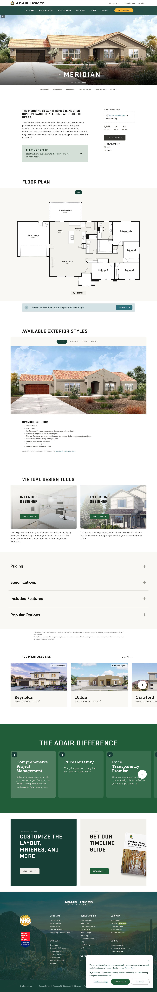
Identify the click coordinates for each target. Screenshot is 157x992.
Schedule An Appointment (121, 948)
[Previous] (14, 685)
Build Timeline (86, 920)
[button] (80, 153)
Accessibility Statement (62, 986)
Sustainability (55, 957)
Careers (114, 923)
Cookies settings (101, 982)
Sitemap (77, 986)
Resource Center (87, 939)
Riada (85, 342)
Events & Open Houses (89, 945)
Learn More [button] (28, 871)
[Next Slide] (151, 45)
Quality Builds (55, 951)
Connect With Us (117, 945)
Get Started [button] (123, 10)
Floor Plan (57, 89)
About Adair (115, 920)
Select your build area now (65, 451)
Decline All (140, 982)
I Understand (120, 982)
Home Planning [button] (64, 10)
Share (109, 150)
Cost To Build (113, 138)
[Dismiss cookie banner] (149, 960)
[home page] (27, 3)
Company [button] (113, 3)
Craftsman (73, 342)
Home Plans (55, 920)
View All (125, 657)
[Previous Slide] (5, 45)
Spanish (62, 342)
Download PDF (113, 144)
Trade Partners (116, 929)
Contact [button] (105, 10)
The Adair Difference (58, 948)
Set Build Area (129, 3)
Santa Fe (94, 342)
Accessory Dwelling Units (60, 932)
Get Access (28, 516)
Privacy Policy (44, 986)
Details (113, 89)
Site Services (85, 929)
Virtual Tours (85, 89)
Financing (84, 936)
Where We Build (45, 10)
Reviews (53, 963)
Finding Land (85, 923)
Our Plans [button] (29, 10)
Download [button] (98, 871)
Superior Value (56, 954)
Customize (122, 307)
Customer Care (117, 951)
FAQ (82, 948)
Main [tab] (78, 192)
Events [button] (93, 10)
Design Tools (100, 89)
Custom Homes (56, 929)
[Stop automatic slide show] (3, 16)
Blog (82, 942)
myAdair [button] (141, 3)
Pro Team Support (57, 960)
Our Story (54, 945)
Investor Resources (88, 926)
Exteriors (70, 89)
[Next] (142, 774)
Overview (44, 89)
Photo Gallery (55, 923)
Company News (117, 926)
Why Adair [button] (80, 10)
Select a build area (117, 116)
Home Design (85, 932)
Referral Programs (118, 932)
